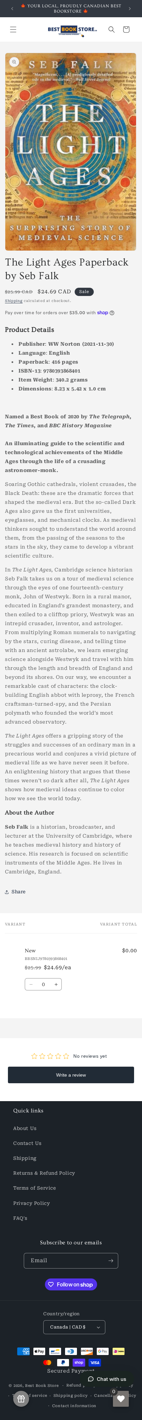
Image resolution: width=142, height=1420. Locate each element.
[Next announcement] (130, 8)
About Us (25, 1128)
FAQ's (20, 1218)
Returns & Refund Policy (44, 1173)
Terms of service (29, 1395)
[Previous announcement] (12, 8)
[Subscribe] (110, 1261)
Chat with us (111, 1379)
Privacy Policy (31, 1203)
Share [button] (19, 891)
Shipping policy (70, 1395)
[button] (13, 29)
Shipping (14, 301)
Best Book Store (42, 1386)
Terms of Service (34, 1188)
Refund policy (81, 1385)
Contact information (74, 1406)
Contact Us (27, 1143)
